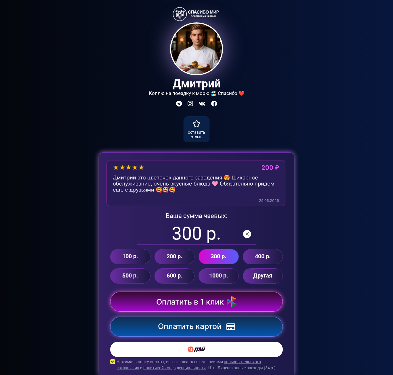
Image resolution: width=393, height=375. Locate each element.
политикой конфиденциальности (174, 368)
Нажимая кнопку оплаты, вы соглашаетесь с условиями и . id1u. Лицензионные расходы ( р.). (197, 364)
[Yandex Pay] (196, 349)
